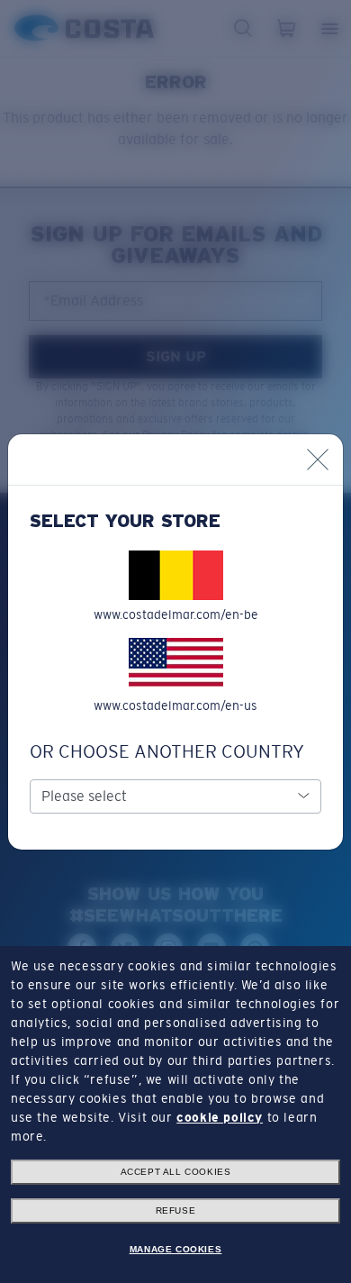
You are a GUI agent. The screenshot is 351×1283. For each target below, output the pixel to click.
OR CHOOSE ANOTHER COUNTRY (167, 751)
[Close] (317, 459)
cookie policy (219, 1117)
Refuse (176, 1210)
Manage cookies (175, 1249)
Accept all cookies (176, 1172)
